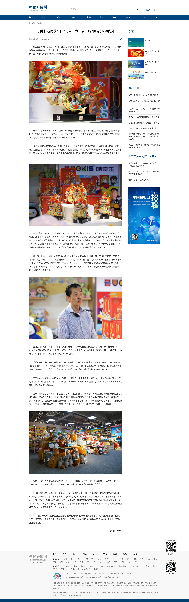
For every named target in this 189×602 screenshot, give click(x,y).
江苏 (121, 559)
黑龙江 (107, 559)
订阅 (155, 10)
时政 (43, 17)
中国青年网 (111, 566)
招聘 (135, 554)
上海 (114, 559)
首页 (31, 17)
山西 (86, 559)
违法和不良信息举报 (70, 574)
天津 (72, 559)
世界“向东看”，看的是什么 (138, 180)
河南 (155, 559)
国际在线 (92, 566)
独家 (125, 554)
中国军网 (64, 569)
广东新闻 (39, 23)
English (140, 10)
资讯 (58, 17)
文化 (156, 17)
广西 (74, 562)
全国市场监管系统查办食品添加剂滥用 (143, 95)
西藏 (115, 562)
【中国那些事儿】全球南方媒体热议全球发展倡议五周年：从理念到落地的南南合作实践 (144, 136)
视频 (89, 17)
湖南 (61, 562)
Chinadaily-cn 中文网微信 (171, 567)
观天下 (128, 17)
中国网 (83, 566)
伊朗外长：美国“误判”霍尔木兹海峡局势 (143, 117)
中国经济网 (122, 566)
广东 (67, 562)
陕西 (122, 562)
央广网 (155, 566)
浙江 (128, 559)
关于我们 (32, 562)
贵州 (101, 562)
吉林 (99, 559)
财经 (85, 554)
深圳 (135, 562)
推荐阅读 (133, 88)
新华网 (75, 566)
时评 (64, 554)
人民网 (66, 566)
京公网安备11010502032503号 (74, 577)
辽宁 (92, 559)
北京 (65, 559)
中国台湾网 (134, 566)
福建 (135, 559)
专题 (131, 31)
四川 (95, 562)
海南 (81, 562)
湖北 (54, 562)
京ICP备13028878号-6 (111, 577)
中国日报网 (32, 23)
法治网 (96, 569)
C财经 (73, 17)
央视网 (101, 566)
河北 (79, 559)
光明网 (55, 569)
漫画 (114, 17)
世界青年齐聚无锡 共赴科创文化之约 (142, 128)
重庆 (88, 562)
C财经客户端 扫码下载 (171, 547)
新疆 (128, 562)
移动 (148, 10)
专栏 (102, 17)
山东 (148, 559)
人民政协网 (86, 569)
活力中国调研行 (150, 73)
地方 (143, 17)
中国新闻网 (75, 569)
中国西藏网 (145, 566)
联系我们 (40, 562)
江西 (141, 559)
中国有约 (148, 40)
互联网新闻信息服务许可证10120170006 (92, 574)
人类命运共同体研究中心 (142, 156)
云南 (108, 562)
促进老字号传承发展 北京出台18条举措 (143, 123)
